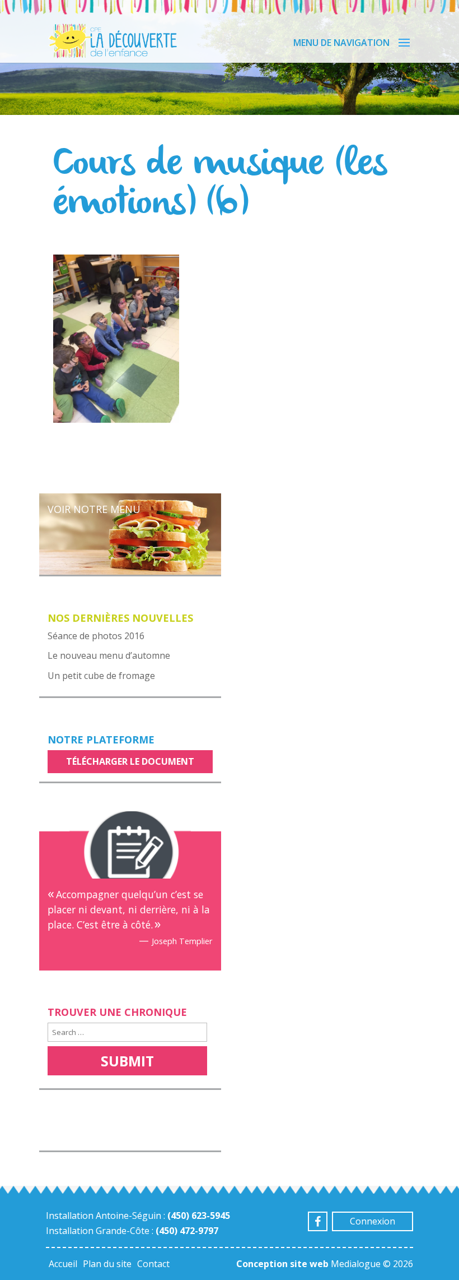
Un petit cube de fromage (101, 675)
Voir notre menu (94, 509)
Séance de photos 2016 (96, 636)
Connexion (372, 1221)
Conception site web (282, 1264)
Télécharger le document (130, 761)
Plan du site (107, 1264)
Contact (153, 1264)
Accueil (63, 1264)
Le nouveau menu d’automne (109, 655)
